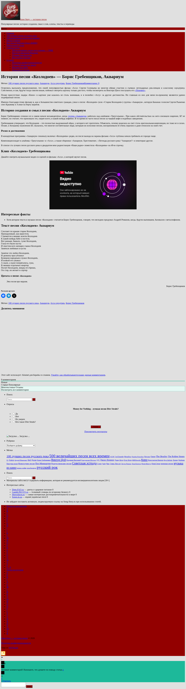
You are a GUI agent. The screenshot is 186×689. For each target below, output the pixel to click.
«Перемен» (140, 90)
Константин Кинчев (155, 460)
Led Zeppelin (119, 457)
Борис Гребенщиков (75, 83)
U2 (7, 460)
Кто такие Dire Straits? (25, 422)
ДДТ (98, 460)
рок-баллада (31, 468)
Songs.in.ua (17, 497)
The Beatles (161, 456)
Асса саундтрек (57, 83)
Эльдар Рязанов (126, 464)
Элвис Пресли (115, 464)
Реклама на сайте (20, 67)
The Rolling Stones (176, 456)
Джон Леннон (107, 460)
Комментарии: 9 (91, 83)
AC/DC (112, 456)
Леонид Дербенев (179, 460)
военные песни (167, 464)
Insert (29, 686)
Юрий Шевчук (146, 464)
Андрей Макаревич (21, 460)
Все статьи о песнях (21, 58)
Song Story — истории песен (33, 19)
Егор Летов (128, 460)
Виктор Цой (58, 459)
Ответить (6, 681)
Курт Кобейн (168, 460)
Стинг (99, 464)
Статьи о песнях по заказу (24, 65)
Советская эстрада (84, 463)
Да (16, 414)
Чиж (107, 464)
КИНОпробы (136, 460)
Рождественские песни (61, 464)
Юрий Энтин (156, 464)
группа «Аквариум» (77, 116)
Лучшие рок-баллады (22, 55)
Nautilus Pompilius (138, 456)
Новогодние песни (15, 45)
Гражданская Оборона (88, 460)
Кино (144, 459)
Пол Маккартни (43, 463)
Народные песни (12, 464)
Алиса (11, 460)
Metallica (127, 457)
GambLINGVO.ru (20, 492)
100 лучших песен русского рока (22, 36)
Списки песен (13, 48)
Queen (153, 457)
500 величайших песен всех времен (23, 38)
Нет (17, 416)
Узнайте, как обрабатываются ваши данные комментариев (78, 375)
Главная (10, 33)
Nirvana (147, 457)
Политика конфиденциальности (27, 62)
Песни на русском (15, 570)
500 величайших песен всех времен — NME (32, 50)
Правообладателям (20, 70)
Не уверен (20, 419)
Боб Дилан (32, 460)
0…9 (9, 567)
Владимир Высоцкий (73, 460)
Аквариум (44, 83)
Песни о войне (13, 40)
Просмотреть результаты (95, 431)
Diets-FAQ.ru (18, 489)
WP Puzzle (13, 648)
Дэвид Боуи (119, 460)
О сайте (10, 60)
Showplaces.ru (18, 494)
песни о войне (21, 468)
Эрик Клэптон (136, 464)
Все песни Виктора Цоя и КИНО (22, 43)
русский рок (47, 467)
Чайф (104, 464)
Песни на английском (17, 506)
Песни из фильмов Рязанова (25, 53)
